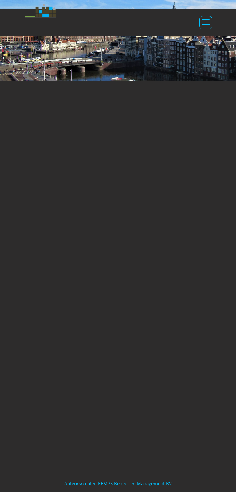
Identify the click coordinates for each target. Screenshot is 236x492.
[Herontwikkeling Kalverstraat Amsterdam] (118, 281)
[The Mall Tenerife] (196, 281)
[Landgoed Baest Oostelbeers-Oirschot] (40, 360)
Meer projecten (118, 433)
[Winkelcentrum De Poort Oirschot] (40, 281)
